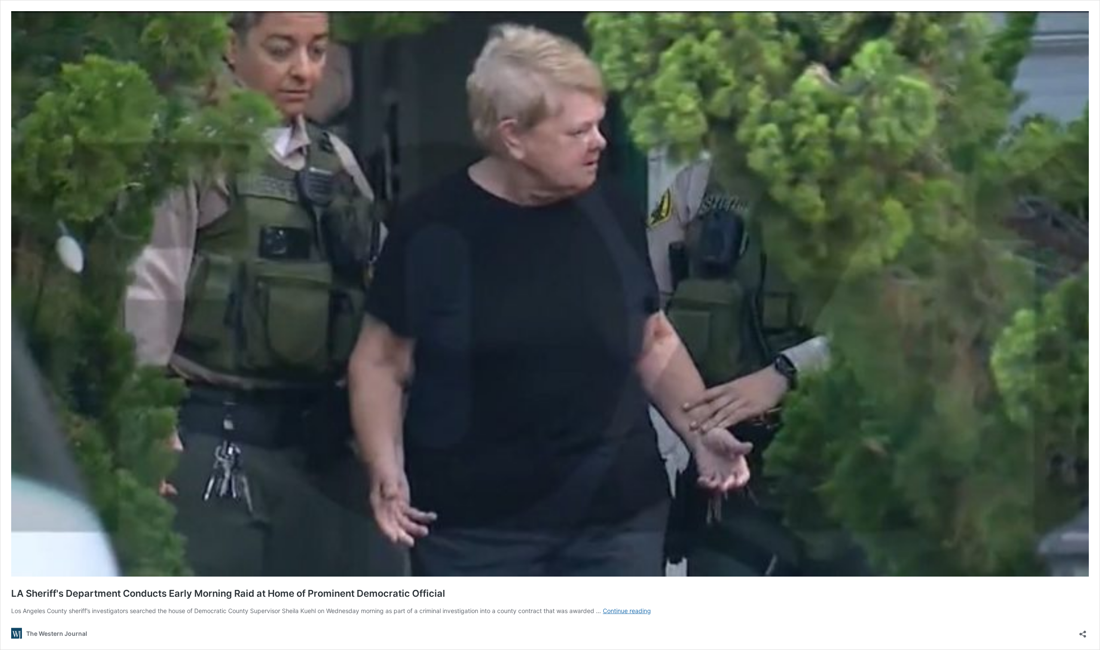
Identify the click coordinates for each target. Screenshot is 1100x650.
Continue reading (627, 610)
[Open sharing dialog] (1083, 631)
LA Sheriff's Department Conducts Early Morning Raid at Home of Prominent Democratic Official (228, 593)
